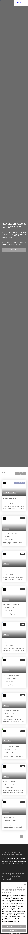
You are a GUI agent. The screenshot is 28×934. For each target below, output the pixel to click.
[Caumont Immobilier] (21, 3)
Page (10, 835)
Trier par (3, 472)
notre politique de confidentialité (11, 923)
